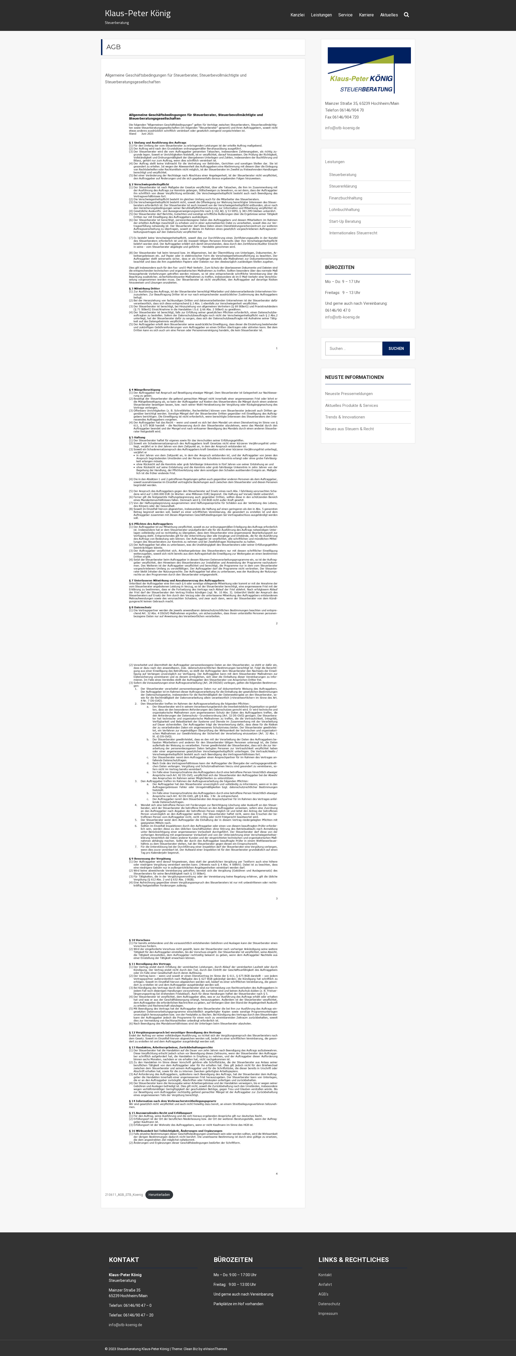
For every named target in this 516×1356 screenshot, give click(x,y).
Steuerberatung (342, 174)
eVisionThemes (215, 1349)
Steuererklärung (343, 186)
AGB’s (323, 1294)
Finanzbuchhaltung (345, 198)
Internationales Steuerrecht (353, 233)
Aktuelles (389, 14)
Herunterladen (159, 1195)
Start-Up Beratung (345, 221)
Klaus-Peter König (138, 12)
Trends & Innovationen (345, 417)
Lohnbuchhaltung (344, 209)
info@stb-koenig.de (342, 127)
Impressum (328, 1313)
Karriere (366, 14)
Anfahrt (325, 1284)
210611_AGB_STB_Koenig (124, 1195)
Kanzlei (297, 14)
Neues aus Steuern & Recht (349, 428)
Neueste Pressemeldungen (349, 393)
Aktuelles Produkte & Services (351, 405)
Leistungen (321, 14)
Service (345, 14)
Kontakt (325, 1275)
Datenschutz (329, 1304)
